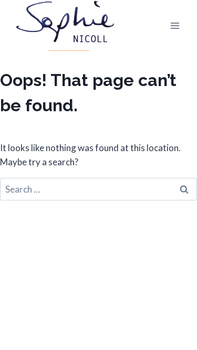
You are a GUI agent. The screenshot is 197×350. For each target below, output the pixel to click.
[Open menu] (174, 25)
